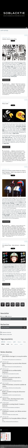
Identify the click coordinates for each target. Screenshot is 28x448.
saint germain (19, 87)
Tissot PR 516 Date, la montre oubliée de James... (14, 385)
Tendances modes (20, 226)
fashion (20, 156)
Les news (17, 151)
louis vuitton (22, 91)
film (16, 235)
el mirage (16, 93)
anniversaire (20, 235)
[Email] (22, 304)
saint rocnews (10, 154)
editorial (3, 342)
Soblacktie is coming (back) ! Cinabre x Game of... (13, 405)
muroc (19, 93)
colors (18, 88)
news (5, 88)
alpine (6, 235)
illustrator (11, 86)
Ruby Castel (5, 103)
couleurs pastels (5, 93)
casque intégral (18, 89)
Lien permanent (6, 83)
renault (23, 160)
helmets (8, 155)
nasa (16, 92)
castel (3, 86)
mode (6, 91)
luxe (12, 90)
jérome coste (19, 155)
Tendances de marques (10, 85)
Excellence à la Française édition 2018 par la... (14, 419)
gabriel (15, 87)
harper (22, 159)
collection (8, 88)
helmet (15, 155)
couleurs (12, 88)
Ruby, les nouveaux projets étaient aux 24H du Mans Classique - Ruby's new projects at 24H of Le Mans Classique (14, 172)
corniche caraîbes (21, 92)
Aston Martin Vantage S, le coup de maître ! (14, 357)
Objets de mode (10, 152)
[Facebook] (3, 304)
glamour (16, 344)
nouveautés (6, 87)
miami (13, 92)
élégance (19, 342)
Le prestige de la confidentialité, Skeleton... (11, 371)
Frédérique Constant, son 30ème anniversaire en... (14, 412)
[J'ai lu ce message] (26, 444)
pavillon (18, 90)
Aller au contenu (4, 1)
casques (21, 88)
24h (13, 160)
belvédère (22, 90)
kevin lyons (7, 86)
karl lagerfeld (14, 91)
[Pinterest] (13, 304)
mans (15, 160)
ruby (19, 85)
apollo (10, 93)
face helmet (6, 89)
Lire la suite (7, 79)
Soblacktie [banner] (14, 13)
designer (14, 86)
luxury (15, 90)
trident (12, 93)
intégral (13, 89)
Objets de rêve (18, 83)
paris (10, 90)
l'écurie (9, 235)
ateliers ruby (23, 85)
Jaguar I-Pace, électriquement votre (13, 399)
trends (21, 344)
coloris (15, 88)
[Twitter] (8, 304)
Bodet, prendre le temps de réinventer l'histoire (13, 392)
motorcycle (9, 91)
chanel (18, 91)
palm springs (9, 92)
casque (10, 89)
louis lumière (11, 87)
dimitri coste (7, 90)
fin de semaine (13, 208)
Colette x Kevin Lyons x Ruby (9, 39)
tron (6, 92)
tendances (9, 342)
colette (3, 92)
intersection (13, 235)
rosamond (7, 234)
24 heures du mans (8, 160)
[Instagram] (17, 304)
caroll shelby (19, 160)
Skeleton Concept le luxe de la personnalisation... (11, 378)
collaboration (19, 86)
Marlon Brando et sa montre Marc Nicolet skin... (14, 364)
